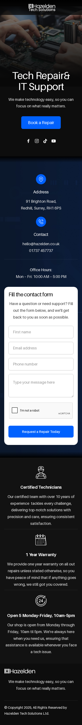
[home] (41, 7)
